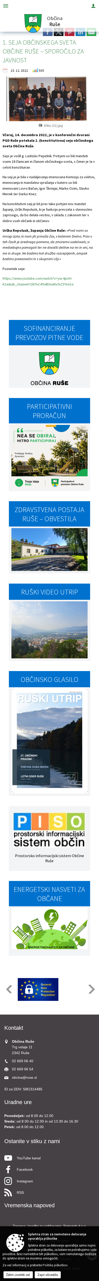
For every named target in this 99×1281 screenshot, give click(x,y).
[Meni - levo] (6, 6)
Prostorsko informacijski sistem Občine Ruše (49, 858)
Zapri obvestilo (47, 1275)
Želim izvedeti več (18, 1275)
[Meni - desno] (93, 6)
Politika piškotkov (55, 1265)
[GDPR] (38, 989)
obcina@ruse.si (24, 1077)
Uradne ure (18, 1102)
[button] (8, 989)
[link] (80, 32)
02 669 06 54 (22, 1069)
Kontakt (13, 1028)
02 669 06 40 (22, 1061)
